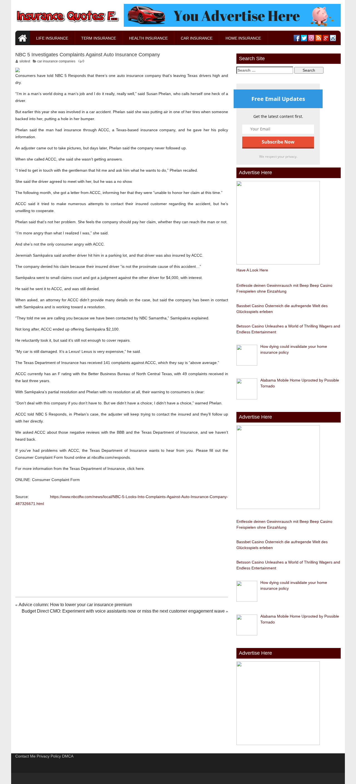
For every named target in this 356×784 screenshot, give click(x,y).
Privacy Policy (49, 756)
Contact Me (25, 756)
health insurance (148, 38)
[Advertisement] (121, 550)
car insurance (196, 38)
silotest (24, 61)
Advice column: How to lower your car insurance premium (75, 604)
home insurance (243, 38)
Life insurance (52, 38)
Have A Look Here (252, 270)
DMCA (67, 756)
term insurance (98, 38)
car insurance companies (56, 61)
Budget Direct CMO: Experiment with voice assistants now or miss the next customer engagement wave (123, 611)
